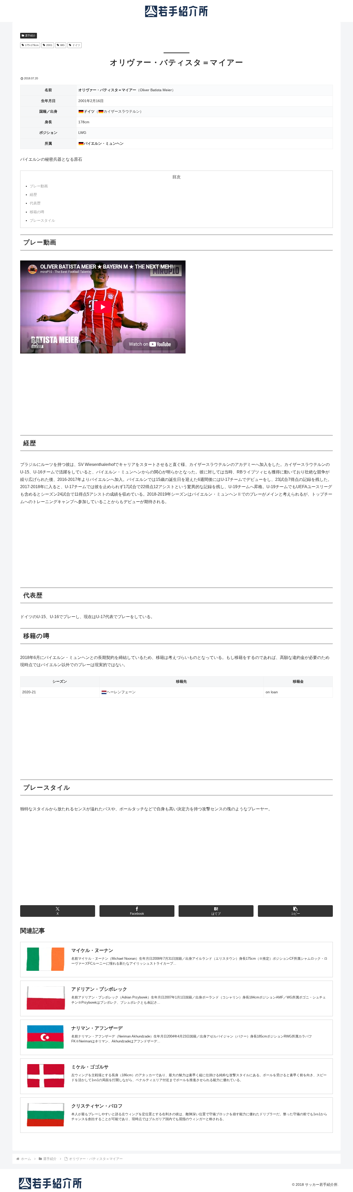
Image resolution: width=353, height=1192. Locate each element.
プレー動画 (57, 186)
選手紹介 (30, 35)
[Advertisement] (176, 397)
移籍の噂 (57, 212)
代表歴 (57, 203)
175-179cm (32, 45)
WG (62, 45)
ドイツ (76, 45)
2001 (49, 45)
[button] (295, 911)
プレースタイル (57, 220)
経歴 (57, 195)
